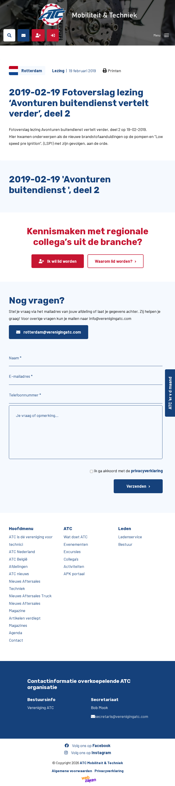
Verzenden (136, 486)
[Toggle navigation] (167, 35)
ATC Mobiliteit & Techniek (101, 762)
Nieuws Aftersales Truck (30, 595)
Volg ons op (91, 745)
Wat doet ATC (76, 536)
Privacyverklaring (109, 770)
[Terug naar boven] (169, 780)
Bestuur (125, 544)
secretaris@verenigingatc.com (121, 716)
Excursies (72, 551)
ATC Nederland (22, 551)
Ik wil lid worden (61, 261)
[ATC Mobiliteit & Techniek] (87, 14)
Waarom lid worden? (113, 261)
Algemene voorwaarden (72, 770)
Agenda (15, 632)
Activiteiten (74, 566)
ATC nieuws (19, 573)
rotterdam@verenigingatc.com (52, 331)
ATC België (18, 558)
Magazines (18, 625)
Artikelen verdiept (25, 617)
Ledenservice (130, 536)
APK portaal (74, 573)
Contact (16, 640)
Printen (114, 70)
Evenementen (76, 544)
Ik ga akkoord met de (128, 470)
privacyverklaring (147, 470)
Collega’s (71, 558)
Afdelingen (18, 566)
